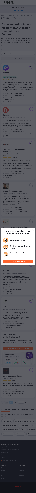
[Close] (33, 230)
